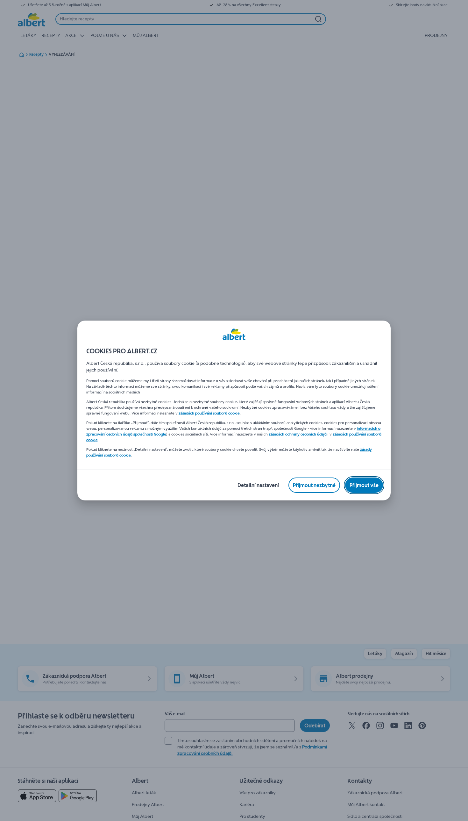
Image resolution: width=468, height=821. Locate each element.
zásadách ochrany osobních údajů (298, 434)
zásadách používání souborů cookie (209, 413)
